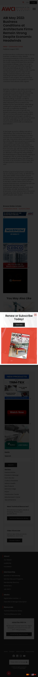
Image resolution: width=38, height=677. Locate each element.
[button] (35, 314)
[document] (19, 338)
